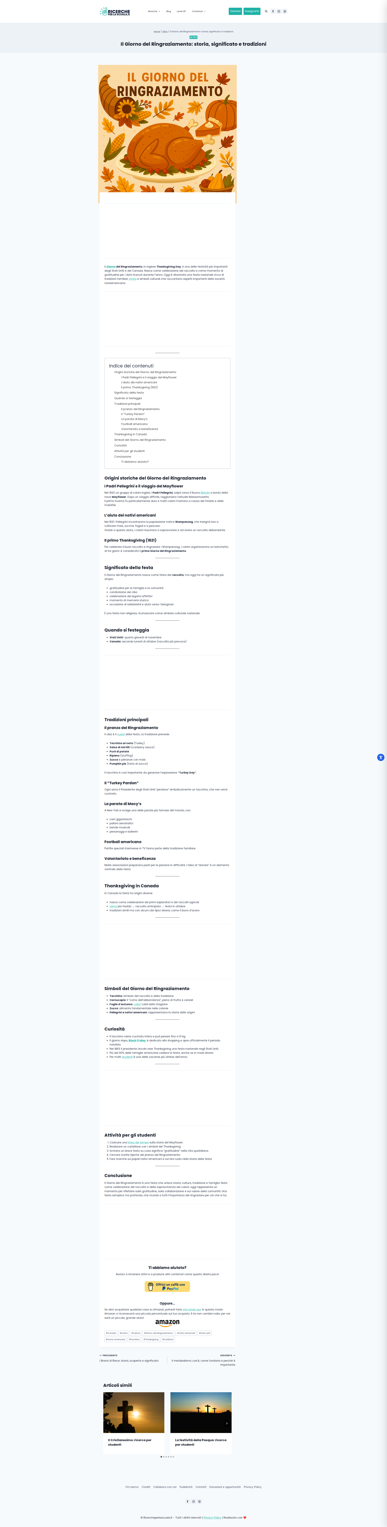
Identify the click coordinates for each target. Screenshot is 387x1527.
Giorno (110, 266)
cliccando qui (192, 1309)
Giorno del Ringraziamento (158, 1333)
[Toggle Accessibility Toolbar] (381, 757)
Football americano (134, 424)
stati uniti (204, 1333)
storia (133, 279)
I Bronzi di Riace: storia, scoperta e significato (129, 1358)
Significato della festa (129, 392)
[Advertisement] (167, 231)
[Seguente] (226, 1423)
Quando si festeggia (128, 398)
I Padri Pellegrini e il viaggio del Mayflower (149, 377)
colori (137, 1004)
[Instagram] (278, 11)
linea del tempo (138, 1142)
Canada (111, 1333)
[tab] (161, 1457)
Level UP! (181, 11)
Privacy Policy (253, 1487)
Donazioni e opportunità (225, 1487)
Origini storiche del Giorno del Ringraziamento (145, 372)
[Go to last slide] (108, 1423)
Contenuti (197, 11)
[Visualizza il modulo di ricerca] (266, 11)
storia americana (115, 1339)
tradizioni (167, 1339)
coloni (124, 1333)
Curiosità (120, 445)
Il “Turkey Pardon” (133, 414)
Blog (168, 11)
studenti (127, 1057)
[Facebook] (273, 11)
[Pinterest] (284, 11)
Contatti (200, 1487)
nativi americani (186, 1333)
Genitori (235, 11)
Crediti (146, 1487)
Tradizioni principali (127, 404)
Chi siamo (131, 1487)
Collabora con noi (164, 1487)
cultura (135, 1333)
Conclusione (122, 456)
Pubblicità (186, 1487)
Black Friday (137, 1040)
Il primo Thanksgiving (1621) (139, 387)
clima (113, 906)
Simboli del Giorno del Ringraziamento (140, 440)
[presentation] (133, 1412)
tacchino (134, 1339)
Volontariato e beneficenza (139, 429)
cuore (121, 734)
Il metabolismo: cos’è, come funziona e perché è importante (203, 1360)
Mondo (205, 493)
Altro (193, 37)
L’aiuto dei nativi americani (139, 382)
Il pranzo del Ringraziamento (140, 409)
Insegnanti (252, 11)
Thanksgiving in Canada (130, 434)
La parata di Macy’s (134, 419)
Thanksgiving (150, 1339)
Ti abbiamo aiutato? (135, 462)
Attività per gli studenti (129, 451)
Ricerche (152, 11)
